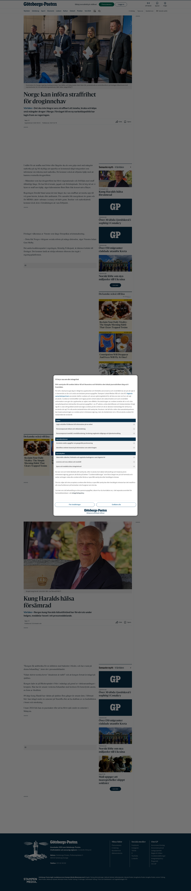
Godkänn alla (116, 505)
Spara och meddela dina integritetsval (68, 466)
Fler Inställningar (75, 505)
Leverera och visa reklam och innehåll (68, 462)
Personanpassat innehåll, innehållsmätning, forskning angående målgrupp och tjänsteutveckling (88, 433)
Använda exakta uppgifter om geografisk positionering (74, 443)
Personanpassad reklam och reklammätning (70, 429)
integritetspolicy (78, 493)
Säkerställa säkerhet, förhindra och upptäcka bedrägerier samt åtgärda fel (80, 457)
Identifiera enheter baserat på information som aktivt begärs (76, 447)
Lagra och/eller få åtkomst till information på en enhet (74, 424)
